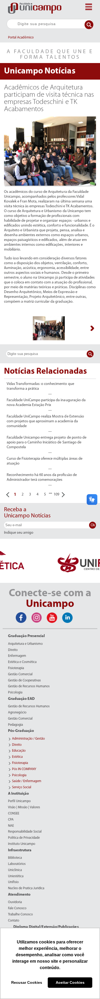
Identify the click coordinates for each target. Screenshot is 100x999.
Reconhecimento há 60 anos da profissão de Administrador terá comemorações (42, 477)
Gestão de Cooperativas (24, 680)
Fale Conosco (17, 908)
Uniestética (15, 876)
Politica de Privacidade (24, 838)
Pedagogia (15, 725)
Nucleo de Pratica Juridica (26, 888)
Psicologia (15, 692)
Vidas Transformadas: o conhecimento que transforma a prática (40, 386)
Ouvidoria (15, 902)
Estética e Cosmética (22, 662)
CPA (11, 819)
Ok (93, 525)
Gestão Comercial (20, 674)
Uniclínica (15, 870)
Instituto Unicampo (21, 844)
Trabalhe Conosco (20, 914)
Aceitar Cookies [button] (70, 982)
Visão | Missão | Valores (24, 807)
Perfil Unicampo (19, 801)
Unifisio (13, 882)
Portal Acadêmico (21, 37)
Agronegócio (17, 712)
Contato (13, 920)
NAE (11, 826)
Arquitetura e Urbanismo (25, 644)
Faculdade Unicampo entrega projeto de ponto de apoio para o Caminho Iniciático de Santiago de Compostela (46, 442)
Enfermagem (17, 656)
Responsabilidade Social (25, 831)
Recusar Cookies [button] (26, 982)
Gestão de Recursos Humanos (29, 686)
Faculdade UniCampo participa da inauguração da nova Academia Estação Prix (46, 402)
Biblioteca (15, 858)
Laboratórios (17, 864)
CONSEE (13, 813)
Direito (13, 650)
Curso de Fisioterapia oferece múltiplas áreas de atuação (44, 461)
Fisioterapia (16, 668)
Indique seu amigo (18, 533)
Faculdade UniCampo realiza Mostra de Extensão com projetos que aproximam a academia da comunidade (45, 421)
